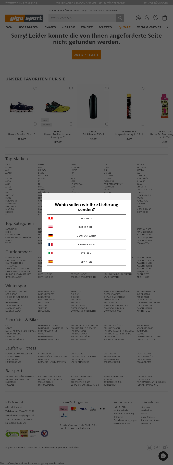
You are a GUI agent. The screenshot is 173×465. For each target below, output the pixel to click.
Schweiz (86, 218)
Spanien (86, 261)
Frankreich (86, 244)
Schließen (128, 196)
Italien (86, 253)
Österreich (86, 226)
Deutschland (86, 235)
